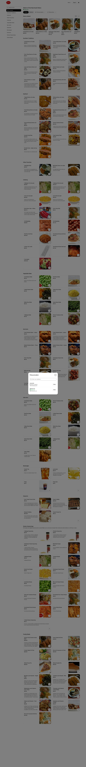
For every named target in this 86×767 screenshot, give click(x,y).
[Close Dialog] (55, 375)
